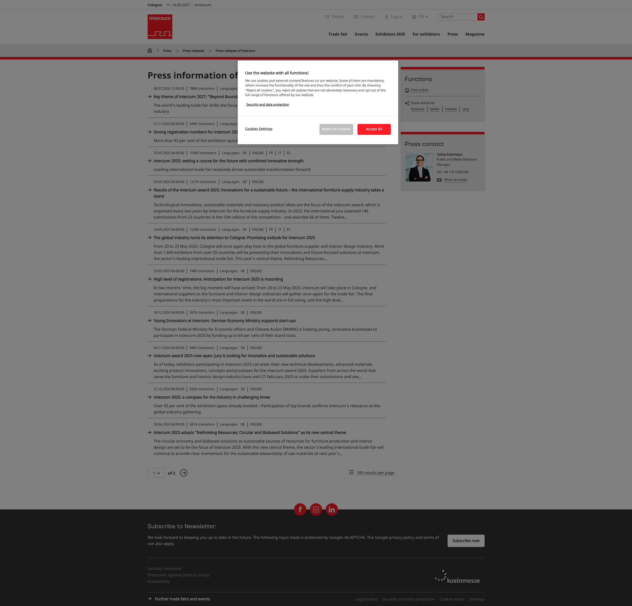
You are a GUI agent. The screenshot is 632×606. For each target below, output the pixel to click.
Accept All (374, 129)
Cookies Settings (259, 129)
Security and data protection (267, 104)
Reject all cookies (336, 129)
